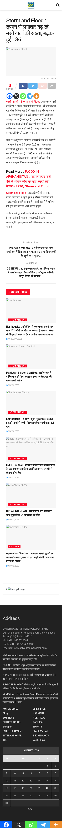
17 (7, 788)
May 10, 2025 (13, 566)
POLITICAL (39, 717)
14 (39, 780)
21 (39, 788)
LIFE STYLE (39, 708)
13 (31, 780)
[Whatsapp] (23, 96)
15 (47, 780)
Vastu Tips (39, 740)
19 (23, 788)
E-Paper (7, 726)
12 (23, 780)
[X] (16, 96)
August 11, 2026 (15, 339)
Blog (5, 713)
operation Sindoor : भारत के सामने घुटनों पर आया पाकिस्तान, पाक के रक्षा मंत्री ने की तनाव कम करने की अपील (30, 557)
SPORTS (38, 726)
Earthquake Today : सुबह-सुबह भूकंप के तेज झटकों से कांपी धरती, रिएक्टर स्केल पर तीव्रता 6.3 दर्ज (30, 422)
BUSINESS (8, 717)
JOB (5, 740)
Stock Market (40, 731)
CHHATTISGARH (12, 722)
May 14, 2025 (13, 385)
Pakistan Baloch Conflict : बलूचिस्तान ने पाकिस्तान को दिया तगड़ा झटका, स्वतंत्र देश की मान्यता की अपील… (28, 376)
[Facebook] (10, 96)
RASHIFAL (38, 722)
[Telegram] (30, 96)
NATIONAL (14, 547)
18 (15, 788)
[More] (36, 96)
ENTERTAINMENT (13, 731)
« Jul (30, 808)
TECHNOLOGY (41, 735)
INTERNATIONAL (17, 320)
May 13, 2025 (13, 477)
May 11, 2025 (13, 520)
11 (15, 780)
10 (7, 780)
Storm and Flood (30, 101)
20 (31, 788)
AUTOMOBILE (10, 708)
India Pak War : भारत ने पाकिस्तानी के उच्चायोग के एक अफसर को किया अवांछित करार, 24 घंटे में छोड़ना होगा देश (30, 468)
